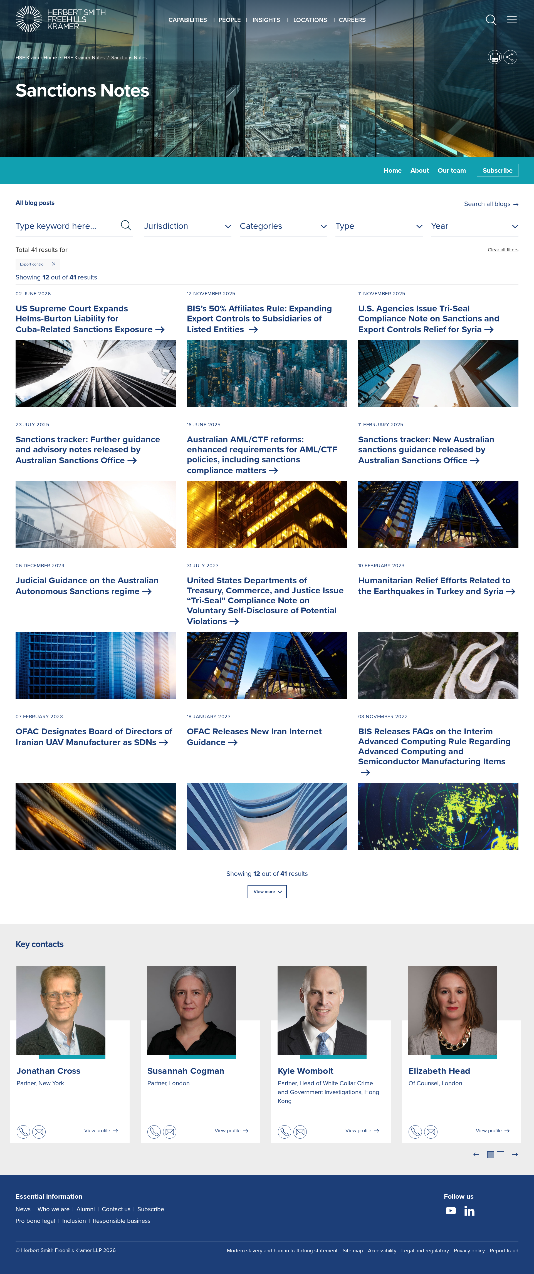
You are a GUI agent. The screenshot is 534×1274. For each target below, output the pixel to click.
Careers (352, 19)
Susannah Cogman (186, 1070)
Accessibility (382, 1250)
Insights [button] (266, 19)
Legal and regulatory (425, 1250)
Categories (261, 225)
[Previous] (476, 1154)
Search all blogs (487, 204)
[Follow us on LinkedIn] (469, 1211)
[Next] (515, 1154)
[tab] (490, 1154)
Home (393, 170)
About (420, 170)
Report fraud (504, 1250)
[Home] (67, 19)
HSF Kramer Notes (84, 57)
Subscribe (498, 170)
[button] (491, 21)
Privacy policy (469, 1250)
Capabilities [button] (188, 19)
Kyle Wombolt (305, 1070)
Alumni (85, 1209)
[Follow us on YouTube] (451, 1211)
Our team (452, 170)
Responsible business (121, 1220)
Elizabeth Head (440, 1070)
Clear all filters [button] (503, 249)
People (230, 19)
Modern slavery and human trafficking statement (282, 1250)
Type (344, 225)
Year (439, 225)
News (23, 1209)
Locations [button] (310, 19)
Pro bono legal (35, 1220)
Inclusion (74, 1220)
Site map (353, 1250)
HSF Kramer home (36, 57)
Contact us (116, 1209)
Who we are (54, 1209)
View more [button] (264, 891)
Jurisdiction (166, 225)
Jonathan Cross (49, 1070)
